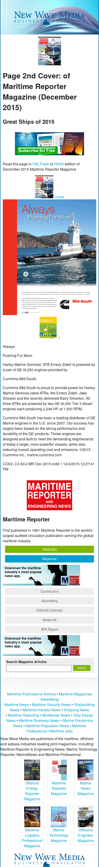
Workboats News (56, 715)
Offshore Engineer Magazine (86, 835)
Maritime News (16, 704)
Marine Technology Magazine (59, 835)
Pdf (35, 164)
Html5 (59, 164)
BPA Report (49, 629)
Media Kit (49, 619)
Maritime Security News (51, 704)
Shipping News (76, 709)
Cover (58, 196)
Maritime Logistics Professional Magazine (32, 837)
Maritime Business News (39, 720)
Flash (44, 164)
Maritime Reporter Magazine (59, 788)
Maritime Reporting (23, 715)
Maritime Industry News (42, 709)
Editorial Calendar (50, 610)
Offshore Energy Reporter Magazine (32, 790)
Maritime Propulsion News (47, 725)
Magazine (49, 558)
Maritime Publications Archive (31, 694)
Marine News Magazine (86, 788)
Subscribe (49, 549)
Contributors (49, 591)
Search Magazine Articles (26, 661)
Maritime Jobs (61, 731)
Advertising (49, 600)
